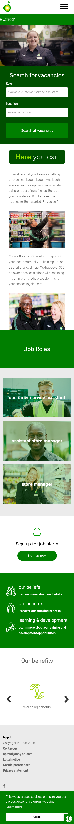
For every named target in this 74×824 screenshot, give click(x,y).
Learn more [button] (14, 807)
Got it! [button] (37, 816)
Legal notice (11, 759)
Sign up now (37, 555)
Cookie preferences (16, 765)
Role (9, 83)
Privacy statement (15, 770)
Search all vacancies (37, 130)
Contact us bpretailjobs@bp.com (17, 751)
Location (12, 104)
